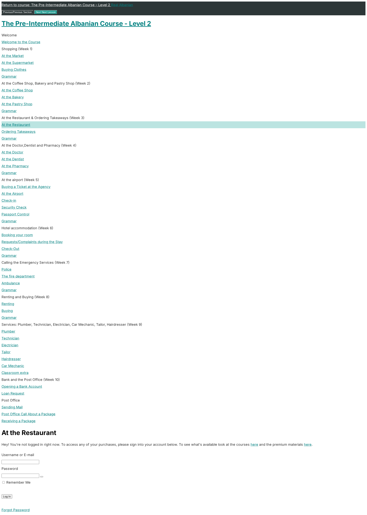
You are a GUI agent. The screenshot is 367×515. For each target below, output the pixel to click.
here (254, 444)
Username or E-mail (18, 455)
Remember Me (18, 482)
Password (10, 469)
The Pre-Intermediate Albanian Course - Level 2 (76, 23)
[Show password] (41, 476)
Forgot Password (16, 510)
